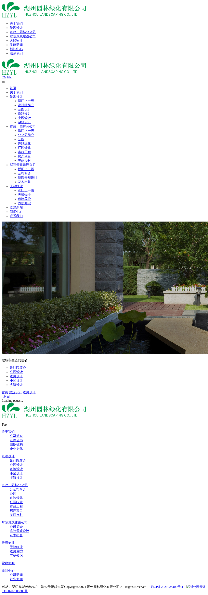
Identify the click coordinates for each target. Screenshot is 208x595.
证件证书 (16, 440)
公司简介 (24, 173)
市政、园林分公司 (23, 32)
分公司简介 (26, 135)
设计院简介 (26, 105)
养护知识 (24, 203)
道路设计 (24, 113)
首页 (13, 88)
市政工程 (24, 152)
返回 (6, 396)
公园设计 (24, 109)
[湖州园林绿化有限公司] (44, 16)
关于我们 (16, 23)
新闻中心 (16, 49)
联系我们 (16, 53)
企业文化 (16, 448)
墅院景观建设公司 (23, 36)
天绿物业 (16, 40)
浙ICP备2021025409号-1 (166, 587)
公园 (21, 139)
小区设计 (24, 118)
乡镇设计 (24, 122)
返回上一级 (26, 101)
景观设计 (16, 27)
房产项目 (24, 156)
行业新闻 (16, 579)
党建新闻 (16, 45)
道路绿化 (24, 143)
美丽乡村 (24, 160)
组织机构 (16, 444)
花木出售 (24, 182)
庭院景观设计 (27, 177)
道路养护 (24, 199)
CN (4, 77)
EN (9, 77)
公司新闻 (16, 575)
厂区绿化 (24, 147)
